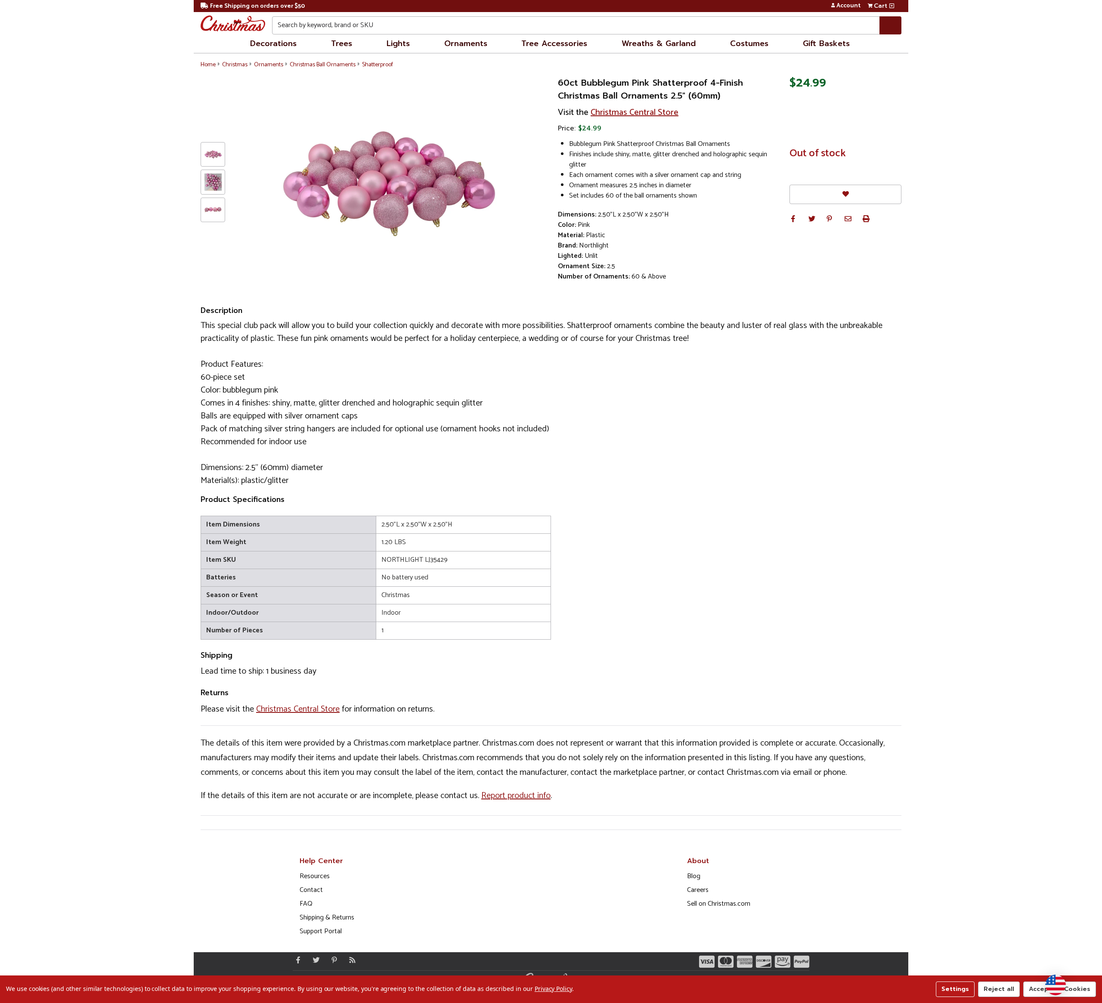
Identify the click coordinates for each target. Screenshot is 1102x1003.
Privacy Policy (553, 988)
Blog (693, 876)
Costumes (749, 43)
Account (848, 6)
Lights (398, 43)
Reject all (999, 989)
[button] (792, 218)
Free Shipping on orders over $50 (257, 6)
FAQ (306, 904)
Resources (315, 876)
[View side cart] (892, 6)
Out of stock (817, 153)
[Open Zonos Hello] (1055, 985)
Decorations (273, 43)
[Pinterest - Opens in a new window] (332, 960)
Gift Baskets (826, 43)
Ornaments (465, 43)
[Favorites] (845, 194)
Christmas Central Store (634, 112)
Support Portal (321, 931)
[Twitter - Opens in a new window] (314, 960)
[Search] (890, 25)
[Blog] (350, 960)
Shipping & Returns (327, 917)
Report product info (516, 796)
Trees (341, 43)
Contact (311, 890)
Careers (698, 890)
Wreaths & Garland (659, 43)
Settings (955, 989)
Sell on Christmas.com (718, 904)
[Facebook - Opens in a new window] (296, 960)
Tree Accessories (554, 43)
